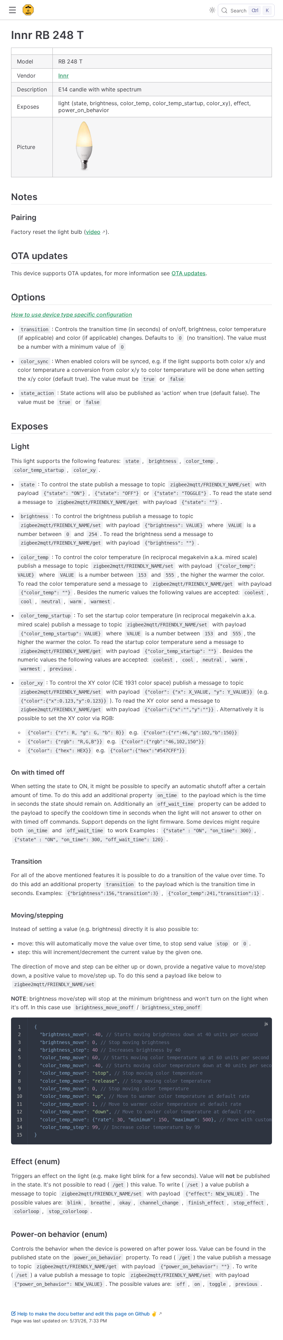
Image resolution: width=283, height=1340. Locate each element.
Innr (63, 75)
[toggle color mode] (212, 10)
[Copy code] (262, 1027)
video (93, 231)
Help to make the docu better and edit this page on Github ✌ (87, 1314)
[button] (12, 10)
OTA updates (189, 273)
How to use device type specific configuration (71, 314)
